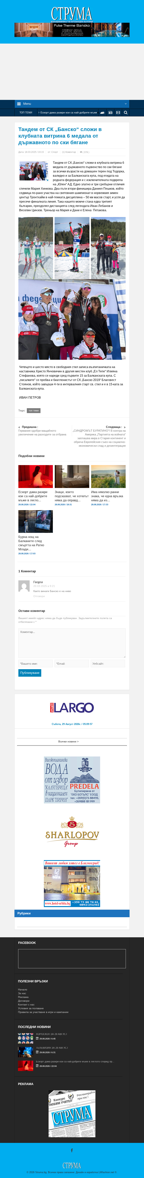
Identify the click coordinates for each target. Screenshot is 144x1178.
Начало (22, 989)
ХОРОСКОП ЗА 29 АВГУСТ (51, 1034)
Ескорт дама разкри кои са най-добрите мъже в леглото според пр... (75, 1061)
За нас (22, 993)
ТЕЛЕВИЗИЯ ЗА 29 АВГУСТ (52, 1047)
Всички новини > (68, 741)
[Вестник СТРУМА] (72, 14)
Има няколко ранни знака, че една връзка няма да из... (107, 496)
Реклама (23, 997)
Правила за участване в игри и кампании (43, 1012)
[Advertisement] (72, 71)
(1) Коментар (69, 152)
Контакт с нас (26, 1004)
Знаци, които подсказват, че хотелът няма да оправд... (72, 496)
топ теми (34, 410)
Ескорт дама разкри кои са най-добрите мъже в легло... (32, 496)
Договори (23, 1000)
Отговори (39, 596)
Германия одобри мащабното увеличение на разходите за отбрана (42, 430)
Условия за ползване (31, 1008)
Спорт (54, 152)
